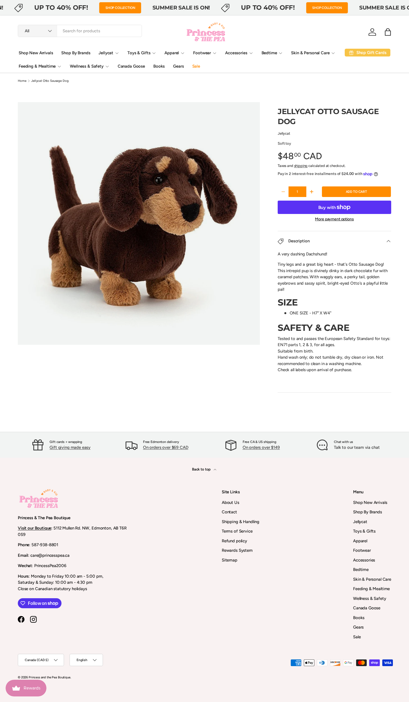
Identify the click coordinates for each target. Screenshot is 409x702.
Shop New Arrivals (36, 52)
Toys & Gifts (138, 52)
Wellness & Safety (86, 66)
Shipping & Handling (240, 521)
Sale (196, 66)
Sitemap (229, 560)
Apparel (171, 52)
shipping (301, 165)
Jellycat (105, 52)
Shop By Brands (75, 52)
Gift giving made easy (70, 447)
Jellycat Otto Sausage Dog (49, 80)
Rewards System (237, 550)
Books (159, 66)
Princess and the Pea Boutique (49, 677)
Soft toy (284, 143)
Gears (178, 66)
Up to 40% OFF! (61, 7)
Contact (229, 511)
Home (22, 80)
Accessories (236, 52)
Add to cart (356, 192)
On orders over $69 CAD (165, 447)
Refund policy (234, 540)
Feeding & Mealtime (37, 66)
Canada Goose (131, 66)
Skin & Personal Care (310, 52)
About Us (230, 502)
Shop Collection (120, 8)
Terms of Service (237, 531)
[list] (140, 225)
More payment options (334, 219)
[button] (388, 32)
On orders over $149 (261, 447)
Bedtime (269, 52)
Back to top (201, 469)
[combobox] (80, 31)
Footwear (202, 52)
